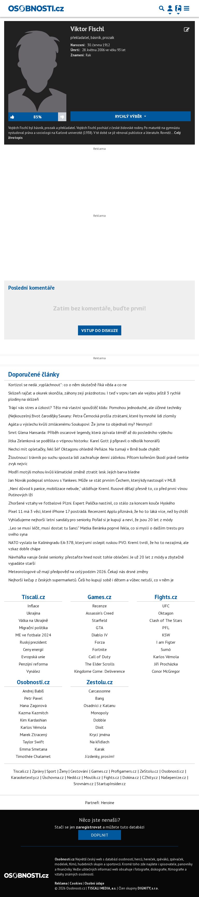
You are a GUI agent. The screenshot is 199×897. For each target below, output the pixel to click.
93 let (121, 50)
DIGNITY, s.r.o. (148, 888)
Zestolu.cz (100, 682)
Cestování (79, 771)
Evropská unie (33, 656)
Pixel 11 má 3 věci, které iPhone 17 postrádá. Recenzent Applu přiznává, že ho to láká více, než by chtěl (98, 511)
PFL (165, 627)
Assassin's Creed (99, 613)
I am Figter (165, 642)
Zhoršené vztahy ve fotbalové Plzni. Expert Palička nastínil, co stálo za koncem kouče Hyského (91, 503)
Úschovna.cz (53, 777)
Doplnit (99, 835)
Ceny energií (33, 649)
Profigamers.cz (124, 771)
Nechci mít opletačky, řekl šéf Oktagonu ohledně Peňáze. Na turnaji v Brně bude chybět (84, 449)
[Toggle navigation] (186, 8)
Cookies (76, 883)
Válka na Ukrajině (33, 620)
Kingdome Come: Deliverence (99, 671)
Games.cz (99, 597)
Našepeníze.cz (173, 777)
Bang (99, 698)
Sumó (166, 649)
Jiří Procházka (166, 664)
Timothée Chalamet (33, 756)
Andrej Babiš (33, 691)
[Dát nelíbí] (54, 116)
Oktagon (165, 613)
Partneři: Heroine (99, 802)
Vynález (33, 671)
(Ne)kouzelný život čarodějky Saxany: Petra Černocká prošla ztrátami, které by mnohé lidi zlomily (92, 415)
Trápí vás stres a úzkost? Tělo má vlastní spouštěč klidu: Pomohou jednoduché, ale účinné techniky (94, 407)
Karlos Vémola (166, 656)
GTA (99, 627)
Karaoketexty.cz (25, 777)
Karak (99, 749)
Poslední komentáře (31, 287)
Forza (100, 642)
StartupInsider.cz (111, 783)
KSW (166, 634)
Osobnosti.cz (33, 682)
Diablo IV (99, 634)
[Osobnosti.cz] (36, 8)
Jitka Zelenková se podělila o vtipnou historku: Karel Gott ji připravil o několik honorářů (84, 440)
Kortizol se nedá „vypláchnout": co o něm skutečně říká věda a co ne (67, 384)
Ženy (63, 771)
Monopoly (99, 712)
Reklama (61, 883)
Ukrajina (33, 613)
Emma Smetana (33, 749)
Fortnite (99, 649)
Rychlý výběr (129, 116)
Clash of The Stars (166, 620)
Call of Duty (99, 656)
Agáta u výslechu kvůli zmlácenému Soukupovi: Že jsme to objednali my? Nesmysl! (80, 424)
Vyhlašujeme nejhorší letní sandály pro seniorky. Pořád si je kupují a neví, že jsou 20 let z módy (90, 519)
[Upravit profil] (187, 29)
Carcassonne (99, 691)
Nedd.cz (74, 777)
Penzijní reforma (33, 664)
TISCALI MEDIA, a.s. (102, 888)
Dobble (99, 720)
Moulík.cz (92, 777)
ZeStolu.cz (149, 771)
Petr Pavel (33, 698)
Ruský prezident (33, 642)
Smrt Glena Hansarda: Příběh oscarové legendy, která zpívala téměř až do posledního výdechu (90, 432)
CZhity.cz (150, 777)
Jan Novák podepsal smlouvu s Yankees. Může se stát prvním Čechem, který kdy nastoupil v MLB (92, 480)
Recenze (99, 605)
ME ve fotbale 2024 (33, 634)
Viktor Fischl (87, 29)
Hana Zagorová (33, 705)
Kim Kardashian (33, 720)
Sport (51, 771)
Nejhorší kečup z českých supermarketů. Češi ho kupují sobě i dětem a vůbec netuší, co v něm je (91, 579)
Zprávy (38, 771)
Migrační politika (33, 627)
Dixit (99, 727)
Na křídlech (99, 741)
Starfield (99, 620)
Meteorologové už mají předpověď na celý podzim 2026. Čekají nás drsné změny (78, 571)
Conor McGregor (166, 671)
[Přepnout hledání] (162, 8)
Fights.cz (166, 597)
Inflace (33, 605)
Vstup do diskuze (99, 330)
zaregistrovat (89, 827)
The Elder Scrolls (100, 664)
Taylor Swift (33, 741)
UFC (165, 605)
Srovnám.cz (84, 783)
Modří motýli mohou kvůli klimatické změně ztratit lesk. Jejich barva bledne (74, 471)
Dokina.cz (130, 777)
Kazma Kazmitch (33, 712)
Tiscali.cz (33, 597)
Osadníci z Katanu (99, 705)
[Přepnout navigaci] (170, 8)
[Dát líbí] (20, 116)
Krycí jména (99, 734)
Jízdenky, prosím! (99, 756)
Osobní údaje (94, 883)
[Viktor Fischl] (37, 68)
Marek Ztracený (33, 734)
